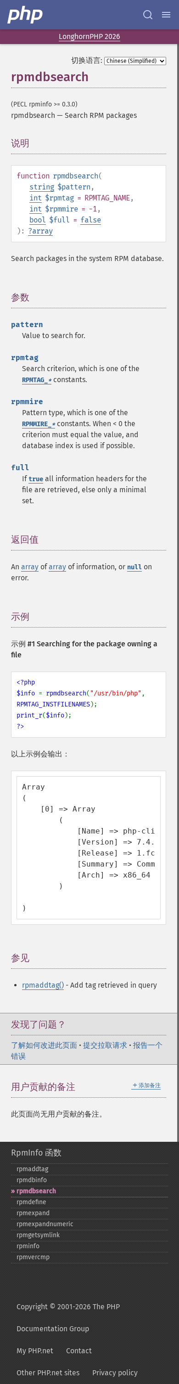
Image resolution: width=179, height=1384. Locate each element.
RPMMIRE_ (38, 424)
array (42, 231)
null (134, 567)
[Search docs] (148, 15)
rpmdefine (31, 1202)
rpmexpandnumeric (45, 1224)
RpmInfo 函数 (36, 1153)
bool (37, 220)
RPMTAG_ (36, 380)
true (35, 479)
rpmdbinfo (32, 1180)
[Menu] (166, 15)
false (90, 220)
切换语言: (86, 60)
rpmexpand (33, 1213)
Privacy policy (115, 1372)
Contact (79, 1350)
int (35, 198)
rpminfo (28, 1246)
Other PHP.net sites (48, 1372)
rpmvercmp (33, 1257)
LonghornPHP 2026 (89, 36)
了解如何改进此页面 (44, 1045)
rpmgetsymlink (38, 1235)
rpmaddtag (32, 1169)
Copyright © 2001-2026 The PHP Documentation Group (68, 1317)
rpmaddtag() (43, 985)
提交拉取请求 (105, 1045)
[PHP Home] (25, 14)
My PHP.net (35, 1350)
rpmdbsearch (36, 1191)
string (41, 187)
